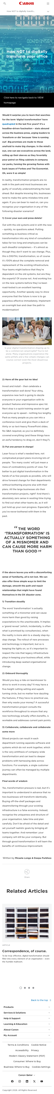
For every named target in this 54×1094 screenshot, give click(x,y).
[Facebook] (12, 1081)
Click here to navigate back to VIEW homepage (24, 100)
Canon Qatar (25, 1075)
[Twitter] (34, 1081)
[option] (27, 938)
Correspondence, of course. (24, 951)
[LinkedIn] (27, 1081)
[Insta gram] (19, 1081)
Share (27, 877)
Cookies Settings (41, 1067)
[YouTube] (41, 1081)
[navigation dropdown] (48, 3)
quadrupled (8, 124)
